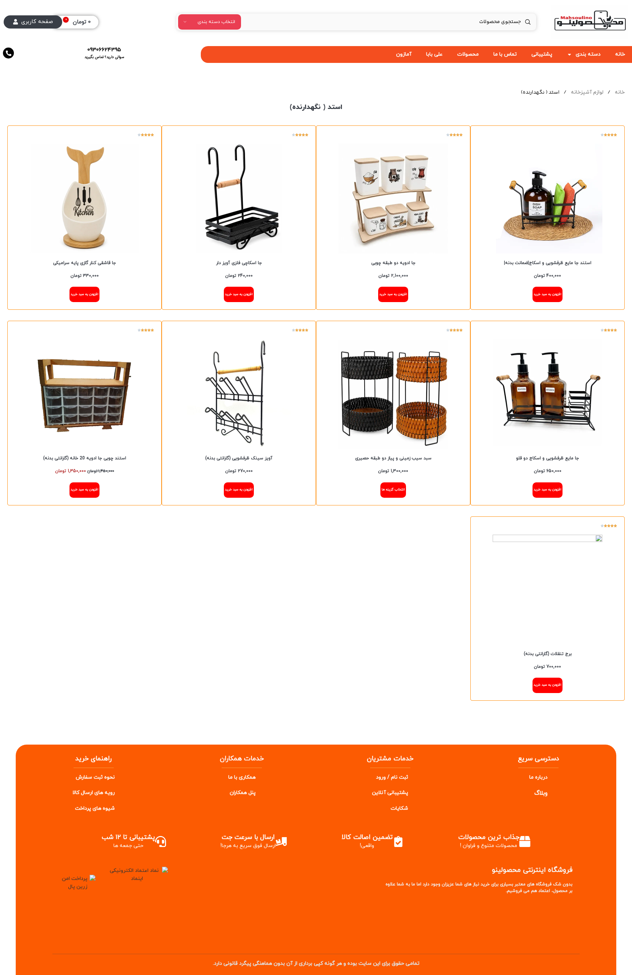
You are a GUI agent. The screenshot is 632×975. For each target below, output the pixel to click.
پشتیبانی (541, 54)
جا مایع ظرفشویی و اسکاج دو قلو (547, 458)
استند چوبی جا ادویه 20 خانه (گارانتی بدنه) (84, 458)
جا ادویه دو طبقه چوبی (393, 263)
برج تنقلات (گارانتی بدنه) (548, 654)
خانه (619, 92)
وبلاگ (541, 793)
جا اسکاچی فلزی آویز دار (239, 263)
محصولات (468, 54)
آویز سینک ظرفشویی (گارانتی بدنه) (238, 458)
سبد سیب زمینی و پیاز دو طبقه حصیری (393, 458)
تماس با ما (505, 54)
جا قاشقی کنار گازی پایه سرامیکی (84, 263)
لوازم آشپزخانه (586, 92)
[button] (548, 294)
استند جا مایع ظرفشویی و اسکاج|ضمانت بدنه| (547, 263)
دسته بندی (588, 54)
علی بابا (434, 54)
